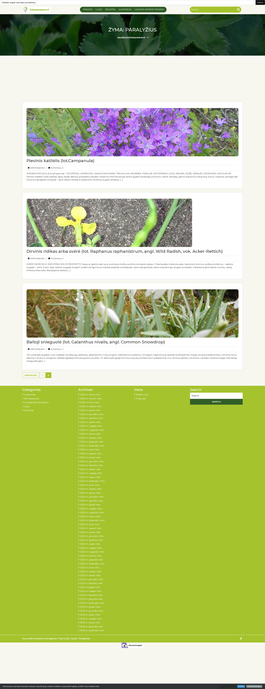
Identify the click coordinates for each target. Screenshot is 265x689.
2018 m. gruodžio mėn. (92, 611)
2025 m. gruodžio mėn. (92, 414)
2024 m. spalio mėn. (90, 469)
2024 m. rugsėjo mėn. (91, 473)
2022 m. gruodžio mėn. (92, 536)
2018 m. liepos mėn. (90, 622)
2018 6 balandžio (37, 168)
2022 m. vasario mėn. (91, 571)
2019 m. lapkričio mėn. (91, 595)
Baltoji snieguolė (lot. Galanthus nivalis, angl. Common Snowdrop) (95, 342)
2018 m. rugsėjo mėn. (91, 618)
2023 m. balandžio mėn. (92, 520)
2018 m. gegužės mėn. (91, 626)
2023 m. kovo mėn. (90, 524)
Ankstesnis (31, 375)
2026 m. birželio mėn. (91, 398)
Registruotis (142, 394)
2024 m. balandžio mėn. (92, 481)
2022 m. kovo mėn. (90, 567)
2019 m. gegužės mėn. (91, 599)
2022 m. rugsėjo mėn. (91, 548)
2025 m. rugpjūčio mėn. (92, 430)
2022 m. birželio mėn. (91, 555)
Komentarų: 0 (55, 168)
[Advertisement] (132, 81)
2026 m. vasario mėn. (91, 406)
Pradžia (87, 9)
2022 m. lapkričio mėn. (91, 540)
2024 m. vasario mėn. (91, 489)
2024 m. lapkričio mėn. (92, 465)
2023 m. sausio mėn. (90, 532)
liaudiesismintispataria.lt (131, 37)
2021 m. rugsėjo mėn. (91, 591)
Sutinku (241, 686)
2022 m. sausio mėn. (90, 575)
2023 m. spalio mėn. (90, 504)
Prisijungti (141, 398)
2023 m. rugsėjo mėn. (91, 508)
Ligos (99, 9)
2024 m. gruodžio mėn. (92, 461)
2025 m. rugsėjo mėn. (91, 426)
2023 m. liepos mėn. (90, 516)
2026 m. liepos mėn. (90, 394)
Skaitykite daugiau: (254, 686)
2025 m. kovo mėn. (90, 449)
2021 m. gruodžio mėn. (92, 579)
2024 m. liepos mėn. (90, 477)
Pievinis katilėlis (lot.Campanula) (60, 160)
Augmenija (125, 9)
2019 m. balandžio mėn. (92, 603)
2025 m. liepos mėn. (90, 434)
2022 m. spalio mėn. (90, 544)
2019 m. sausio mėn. (90, 607)
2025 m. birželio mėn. (91, 438)
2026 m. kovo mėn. (90, 402)
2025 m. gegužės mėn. (92, 441)
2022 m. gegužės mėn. (92, 559)
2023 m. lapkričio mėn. (91, 500)
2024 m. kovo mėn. (90, 485)
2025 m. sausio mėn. (90, 457)
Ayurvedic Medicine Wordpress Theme (44, 638)
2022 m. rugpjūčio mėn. (92, 551)
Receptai (110, 9)
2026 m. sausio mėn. (90, 410)
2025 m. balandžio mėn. (92, 445)
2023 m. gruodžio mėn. (92, 496)
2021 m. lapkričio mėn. (91, 583)
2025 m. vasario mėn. (91, 453)
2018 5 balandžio (37, 349)
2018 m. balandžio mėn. (92, 630)
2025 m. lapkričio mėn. (91, 418)
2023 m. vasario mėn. (91, 528)
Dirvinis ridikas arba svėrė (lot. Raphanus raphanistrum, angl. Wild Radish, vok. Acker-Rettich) (124, 251)
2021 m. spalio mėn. (90, 587)
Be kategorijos (31, 398)
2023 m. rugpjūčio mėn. (92, 512)
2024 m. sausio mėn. (90, 493)
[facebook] (241, 639)
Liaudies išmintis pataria (149, 9)
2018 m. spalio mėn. (90, 614)
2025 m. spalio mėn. (90, 422)
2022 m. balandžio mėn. (92, 563)
